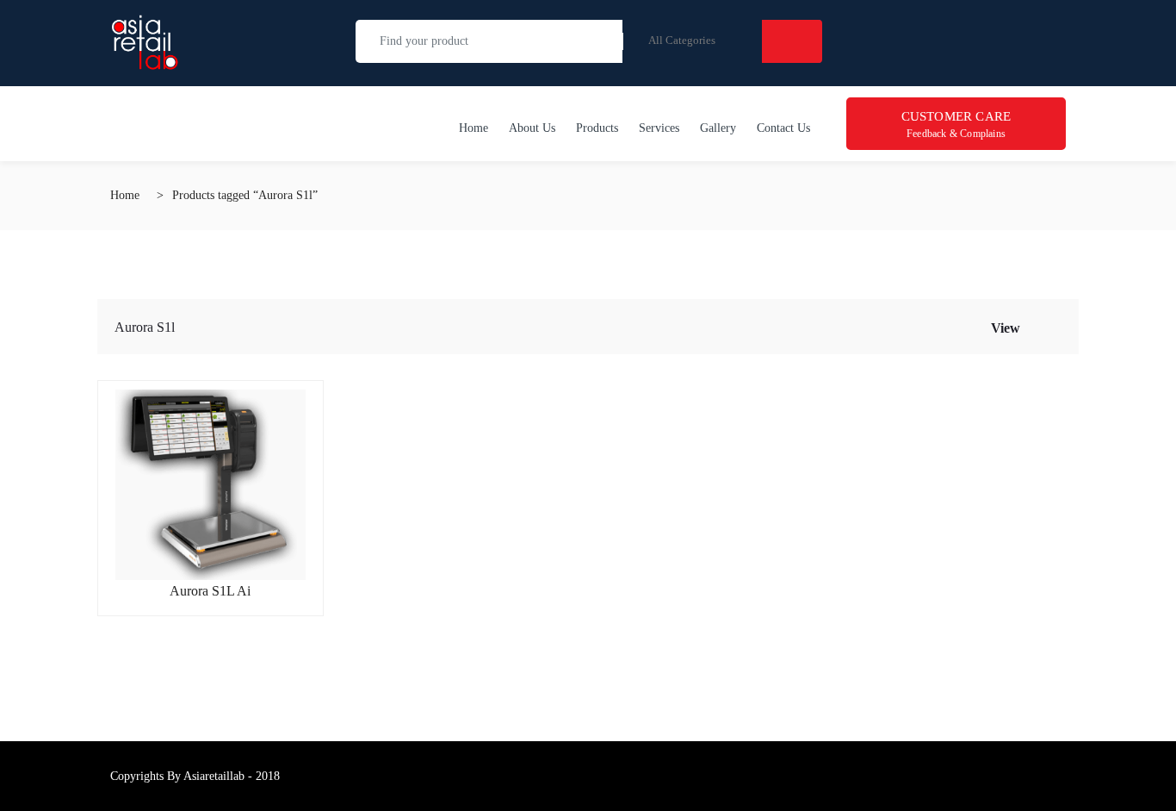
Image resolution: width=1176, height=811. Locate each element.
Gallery (718, 128)
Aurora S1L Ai (210, 590)
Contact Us (783, 128)
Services (659, 128)
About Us (532, 128)
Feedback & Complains (956, 124)
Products (597, 128)
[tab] (1035, 326)
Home (473, 128)
